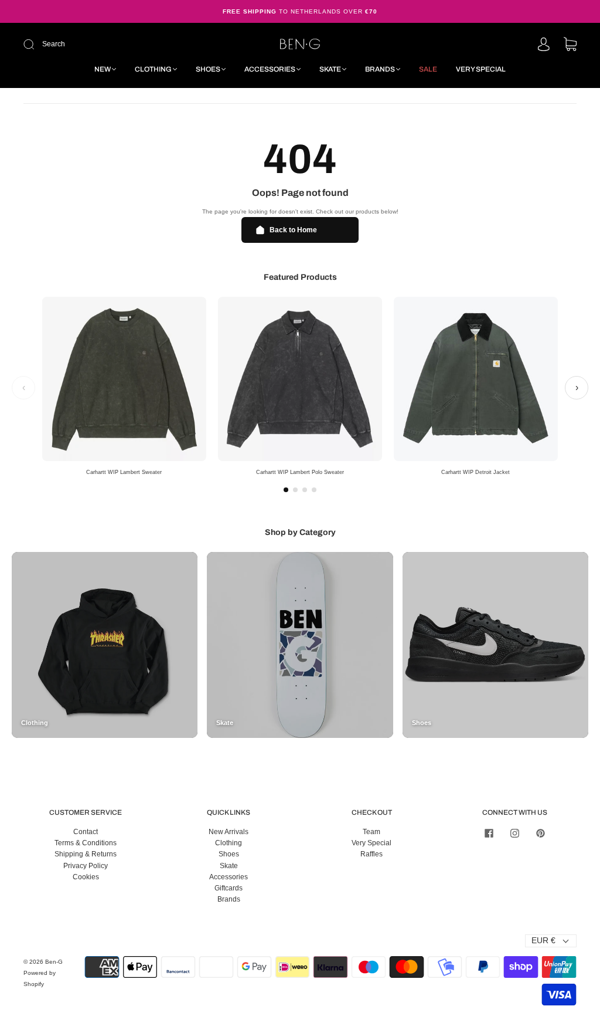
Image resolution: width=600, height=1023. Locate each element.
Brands (380, 69)
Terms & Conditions (85, 843)
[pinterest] (540, 833)
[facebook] (489, 833)
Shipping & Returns (85, 854)
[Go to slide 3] (304, 489)
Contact (85, 832)
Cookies (86, 877)
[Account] (544, 45)
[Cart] (570, 45)
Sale (428, 69)
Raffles (371, 854)
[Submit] (107, 44)
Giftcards (228, 888)
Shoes (208, 69)
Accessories (269, 69)
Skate (330, 69)
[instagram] (514, 833)
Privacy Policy (85, 866)
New (102, 69)
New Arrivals (228, 832)
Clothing (153, 69)
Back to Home (293, 230)
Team (371, 832)
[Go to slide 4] (314, 489)
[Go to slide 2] (295, 489)
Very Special (481, 69)
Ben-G (54, 961)
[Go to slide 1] (286, 489)
